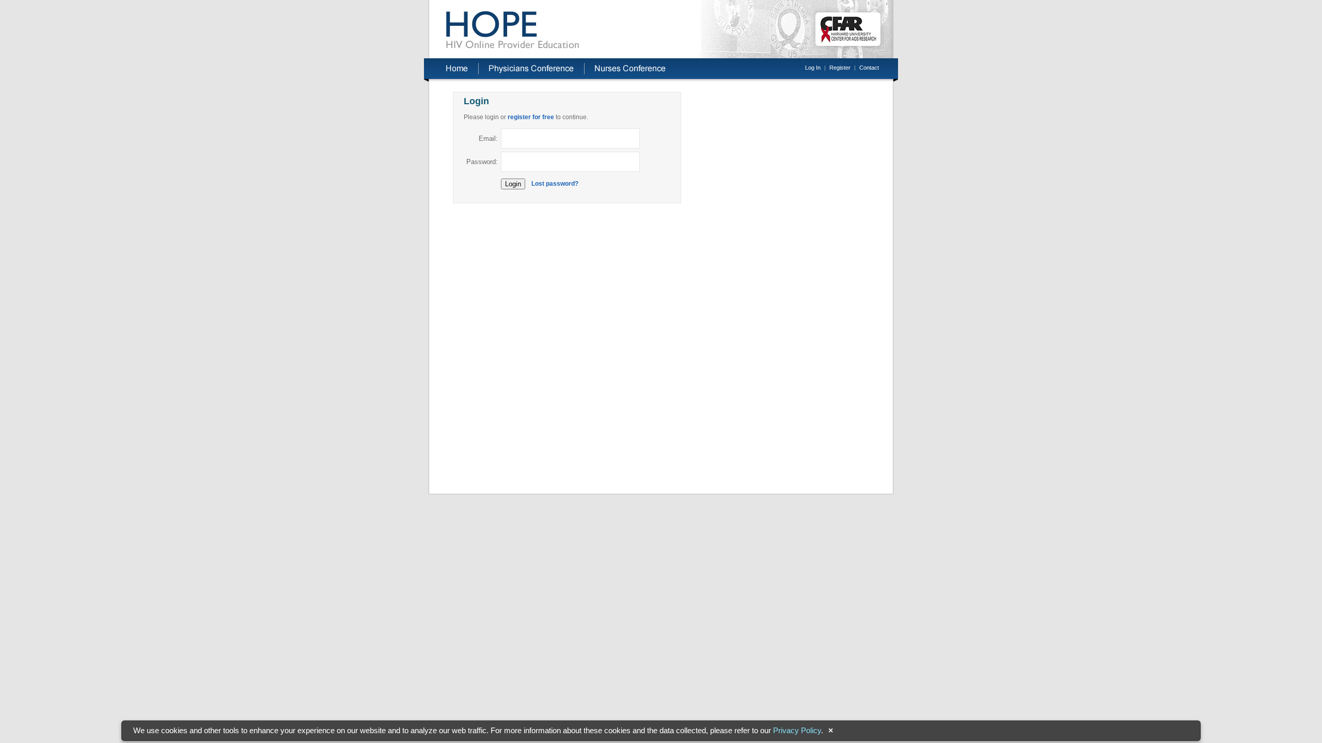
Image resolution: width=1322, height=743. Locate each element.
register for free (531, 117)
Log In (813, 67)
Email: (488, 138)
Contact (869, 67)
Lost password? (554, 183)
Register (840, 67)
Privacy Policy (797, 730)
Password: (482, 162)
